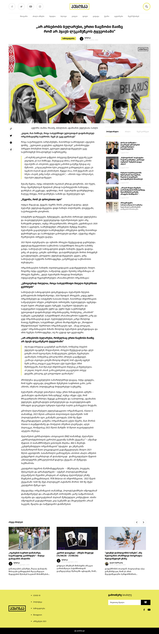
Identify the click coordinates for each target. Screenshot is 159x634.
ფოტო (85, 16)
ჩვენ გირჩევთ (143, 132)
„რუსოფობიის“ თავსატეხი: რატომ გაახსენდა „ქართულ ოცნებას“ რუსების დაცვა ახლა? (132, 161)
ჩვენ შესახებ (133, 16)
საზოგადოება (39, 608)
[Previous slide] (136, 522)
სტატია (52, 16)
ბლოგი (63, 16)
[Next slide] (143, 522)
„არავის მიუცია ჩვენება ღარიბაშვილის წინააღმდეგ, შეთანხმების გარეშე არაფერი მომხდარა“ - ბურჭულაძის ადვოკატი (132, 191)
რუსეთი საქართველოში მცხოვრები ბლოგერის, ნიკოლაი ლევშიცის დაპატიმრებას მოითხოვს (131, 176)
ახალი (127, 132)
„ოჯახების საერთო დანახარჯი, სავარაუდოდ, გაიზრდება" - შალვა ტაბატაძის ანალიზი (26, 556)
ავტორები (118, 16)
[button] (146, 6)
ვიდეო (75, 16)
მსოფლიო (37, 615)
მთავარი (24, 16)
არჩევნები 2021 (39, 621)
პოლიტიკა (37, 602)
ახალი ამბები (38, 16)
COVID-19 (36, 595)
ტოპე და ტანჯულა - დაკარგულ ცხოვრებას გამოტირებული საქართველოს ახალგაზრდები (130, 146)
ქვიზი (106, 16)
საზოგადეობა (68, 38)
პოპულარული (112, 132)
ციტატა (96, 16)
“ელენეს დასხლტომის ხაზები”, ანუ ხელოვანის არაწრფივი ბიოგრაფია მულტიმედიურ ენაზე (123, 556)
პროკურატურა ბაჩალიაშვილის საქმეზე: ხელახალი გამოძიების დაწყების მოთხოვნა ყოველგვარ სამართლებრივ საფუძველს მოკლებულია (132, 206)
